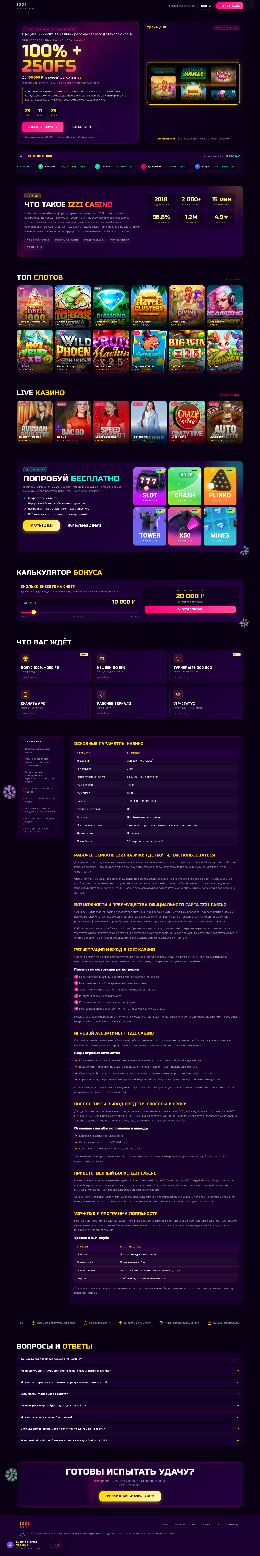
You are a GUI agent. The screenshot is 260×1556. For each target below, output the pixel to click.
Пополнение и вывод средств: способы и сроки (40, 810)
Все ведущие (230, 394)
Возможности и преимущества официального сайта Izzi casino (39, 776)
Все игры (233, 279)
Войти (206, 5)
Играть (53, 1546)
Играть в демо (41, 525)
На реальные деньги (84, 525)
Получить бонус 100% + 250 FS (130, 1496)
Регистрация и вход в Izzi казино (39, 790)
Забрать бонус (40, 127)
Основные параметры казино (37, 750)
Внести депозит (190, 609)
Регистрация (230, 5)
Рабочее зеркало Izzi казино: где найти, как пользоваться (38, 762)
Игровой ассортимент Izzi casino (40, 800)
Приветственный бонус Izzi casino (40, 820)
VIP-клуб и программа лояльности (37, 830)
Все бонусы (81, 127)
